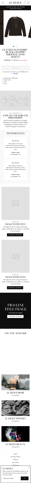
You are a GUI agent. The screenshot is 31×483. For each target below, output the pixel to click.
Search (15, 454)
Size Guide (15, 465)
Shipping (15, 459)
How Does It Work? (15, 457)
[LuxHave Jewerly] (15, 408)
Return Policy (15, 462)
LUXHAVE (15, 3)
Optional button (15, 234)
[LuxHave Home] (15, 382)
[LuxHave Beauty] (15, 434)
